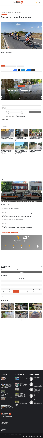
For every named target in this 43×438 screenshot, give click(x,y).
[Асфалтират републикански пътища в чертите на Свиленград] (7, 133)
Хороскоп (3, 428)
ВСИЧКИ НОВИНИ (5, 232)
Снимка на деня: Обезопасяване (21, 90)
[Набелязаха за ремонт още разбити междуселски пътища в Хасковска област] (21, 145)
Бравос (35, 382)
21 (27, 289)
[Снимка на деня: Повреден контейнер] (7, 314)
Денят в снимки (7, 12)
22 (33, 289)
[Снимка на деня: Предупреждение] (35, 314)
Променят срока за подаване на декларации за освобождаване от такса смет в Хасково (6, 399)
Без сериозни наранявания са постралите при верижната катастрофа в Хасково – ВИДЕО (21, 395)
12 (15, 287)
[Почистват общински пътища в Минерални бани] (35, 145)
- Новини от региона (4, 421)
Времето (3, 427)
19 (15, 289)
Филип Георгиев (37, 377)
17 (3, 289)
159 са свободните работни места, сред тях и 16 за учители (23, 384)
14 (27, 287)
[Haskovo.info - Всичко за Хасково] (18, 2)
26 (15, 291)
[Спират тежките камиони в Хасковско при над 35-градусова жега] (21, 133)
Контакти (40, 436)
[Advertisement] (21, 158)
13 (21, 287)
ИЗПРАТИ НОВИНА (14, 232)
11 (9, 287)
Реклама (36, 436)
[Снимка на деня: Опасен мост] (7, 306)
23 (39, 289)
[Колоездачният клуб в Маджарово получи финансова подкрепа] (35, 133)
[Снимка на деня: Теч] (21, 306)
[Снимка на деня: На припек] (35, 306)
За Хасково (4, 429)
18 (9, 289)
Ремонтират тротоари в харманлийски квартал (12, 201)
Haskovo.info (8, 434)
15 (33, 287)
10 (3, 287)
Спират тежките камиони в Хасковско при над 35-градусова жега (21, 138)
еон (34, 388)
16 (39, 287)
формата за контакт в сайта (20, 116)
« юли (2, 296)
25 (9, 291)
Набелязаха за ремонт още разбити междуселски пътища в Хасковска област (21, 151)
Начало (2, 12)
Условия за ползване (31, 436)
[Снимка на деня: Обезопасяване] (21, 314)
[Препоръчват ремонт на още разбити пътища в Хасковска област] (7, 145)
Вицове (3, 430)
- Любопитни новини (4, 422)
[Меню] (1, 3)
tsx (34, 394)
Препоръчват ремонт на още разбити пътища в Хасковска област (6, 151)
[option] (21, 89)
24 (3, 291)
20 (21, 289)
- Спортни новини (4, 423)
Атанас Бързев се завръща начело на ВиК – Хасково (23, 378)
